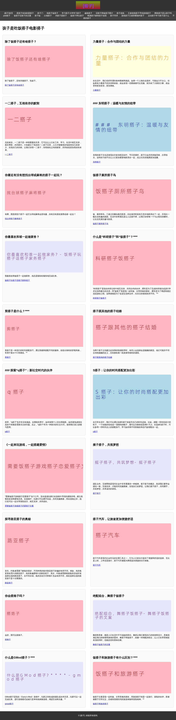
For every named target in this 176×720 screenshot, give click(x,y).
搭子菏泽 (114, 16)
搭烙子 (8, 640)
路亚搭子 (9, 583)
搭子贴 (37, 16)
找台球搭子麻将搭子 (13, 219)
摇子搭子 (97, 493)
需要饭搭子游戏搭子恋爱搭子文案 (19, 506)
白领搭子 (48, 16)
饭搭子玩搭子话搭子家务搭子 (17, 280)
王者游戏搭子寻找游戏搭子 (139, 13)
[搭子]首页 (8, 13)
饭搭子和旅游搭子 (100, 704)
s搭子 (95, 432)
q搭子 (7, 432)
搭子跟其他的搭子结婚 (102, 357)
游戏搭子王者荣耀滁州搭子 (132, 16)
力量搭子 (97, 90)
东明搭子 (97, 162)
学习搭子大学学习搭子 (71, 13)
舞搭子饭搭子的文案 (101, 645)
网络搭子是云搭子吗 (163, 13)
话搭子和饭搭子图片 (104, 13)
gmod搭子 (9, 704)
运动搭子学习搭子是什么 (158, 16)
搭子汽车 (97, 565)
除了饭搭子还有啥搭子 (14, 85)
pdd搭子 (6, 16)
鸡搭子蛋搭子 (61, 16)
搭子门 (40, 13)
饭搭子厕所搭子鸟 (100, 224)
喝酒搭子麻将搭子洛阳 (97, 16)
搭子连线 (120, 13)
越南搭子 (88, 13)
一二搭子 (9, 154)
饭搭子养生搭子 (77, 16)
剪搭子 (8, 357)
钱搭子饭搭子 (52, 13)
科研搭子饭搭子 (99, 298)
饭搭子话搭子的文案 (22, 16)
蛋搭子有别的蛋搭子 (25, 13)
